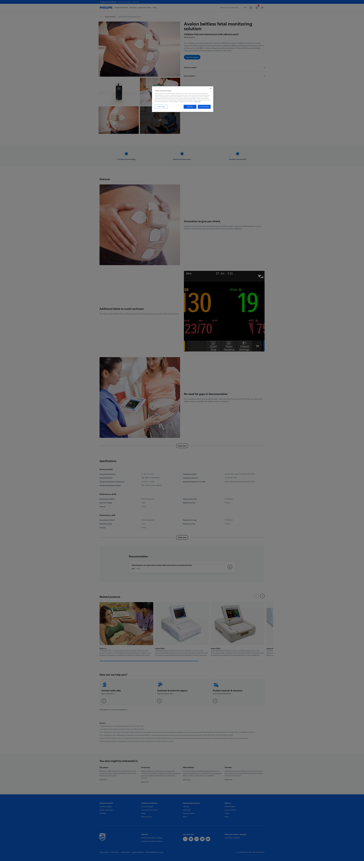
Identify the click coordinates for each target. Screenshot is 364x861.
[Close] (211, 88)
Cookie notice (197, 101)
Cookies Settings (161, 106)
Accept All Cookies (204, 106)
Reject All (190, 106)
